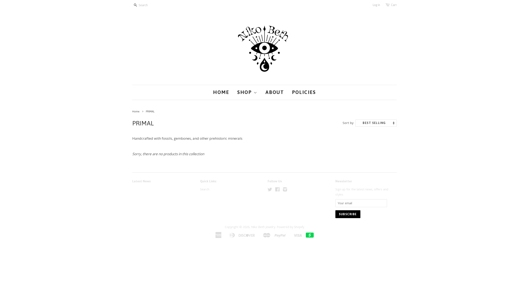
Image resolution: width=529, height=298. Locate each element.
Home (221, 92)
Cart (394, 5)
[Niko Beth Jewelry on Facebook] (277, 190)
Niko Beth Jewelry (263, 227)
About (275, 92)
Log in (376, 5)
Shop (245, 92)
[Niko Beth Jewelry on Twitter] (270, 190)
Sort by (348, 123)
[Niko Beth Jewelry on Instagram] (285, 190)
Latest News (141, 181)
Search (204, 189)
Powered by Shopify (290, 227)
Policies (304, 92)
